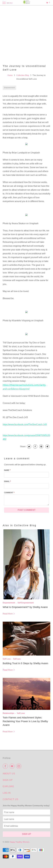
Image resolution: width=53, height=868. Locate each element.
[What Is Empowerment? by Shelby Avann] (26, 564)
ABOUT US (9, 773)
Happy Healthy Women (19, 842)
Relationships (8, 713)
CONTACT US (10, 799)
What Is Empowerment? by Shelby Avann (25, 607)
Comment (9, 493)
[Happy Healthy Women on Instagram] (19, 766)
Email (7, 481)
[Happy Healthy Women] (26, 2)
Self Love (7, 659)
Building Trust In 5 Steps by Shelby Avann (25, 663)
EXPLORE (8, 786)
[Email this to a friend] (47, 446)
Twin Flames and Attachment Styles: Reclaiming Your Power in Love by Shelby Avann (25, 721)
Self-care (17, 659)
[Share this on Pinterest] (41, 446)
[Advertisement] (26, 35)
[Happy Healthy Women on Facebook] (6, 766)
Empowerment (9, 88)
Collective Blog (22, 75)
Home (10, 75)
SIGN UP (8, 780)
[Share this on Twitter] (28, 446)
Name (7, 470)
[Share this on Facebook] (34, 446)
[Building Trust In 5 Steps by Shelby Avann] (26, 639)
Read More (8, 613)
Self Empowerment (26, 603)
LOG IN (7, 793)
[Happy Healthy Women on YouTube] (12, 766)
